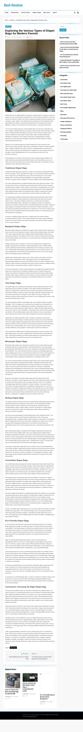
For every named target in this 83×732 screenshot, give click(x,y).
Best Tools (46, 12)
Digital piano (25, 12)
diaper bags (13, 647)
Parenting (8, 26)
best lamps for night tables (68, 90)
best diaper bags (65, 83)
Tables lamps (36, 12)
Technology (64, 139)
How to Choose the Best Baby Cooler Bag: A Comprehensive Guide (69, 49)
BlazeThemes (32, 716)
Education (63, 114)
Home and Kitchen (66, 125)
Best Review (13, 5)
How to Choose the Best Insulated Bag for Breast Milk (11, 691)
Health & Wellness (66, 121)
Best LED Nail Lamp (66, 93)
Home (6, 12)
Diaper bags (15, 12)
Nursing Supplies (65, 132)
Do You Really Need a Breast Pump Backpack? (47, 697)
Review (9, 37)
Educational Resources (67, 118)
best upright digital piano (68, 107)
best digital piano (65, 86)
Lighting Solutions (66, 128)
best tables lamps (65, 100)
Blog (61, 111)
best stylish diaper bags (67, 97)
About (55, 12)
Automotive (64, 79)
